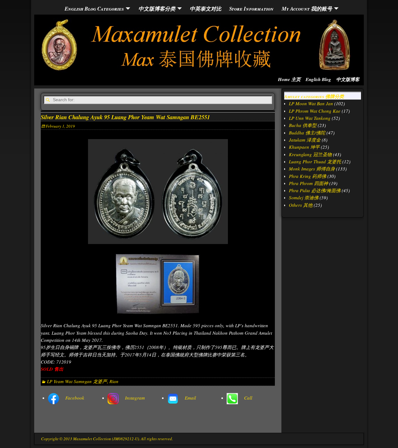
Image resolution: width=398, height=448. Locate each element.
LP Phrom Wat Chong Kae (314, 111)
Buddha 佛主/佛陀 (307, 132)
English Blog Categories (94, 8)
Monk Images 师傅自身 (312, 168)
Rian (113, 381)
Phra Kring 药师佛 (307, 176)
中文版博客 (347, 79)
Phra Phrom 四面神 (308, 183)
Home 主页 (289, 79)
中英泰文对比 (205, 8)
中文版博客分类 (156, 8)
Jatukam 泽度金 (305, 140)
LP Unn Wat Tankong (310, 118)
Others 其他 (300, 205)
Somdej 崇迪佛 (303, 197)
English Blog (318, 79)
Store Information (251, 8)
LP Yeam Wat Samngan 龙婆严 (77, 381)
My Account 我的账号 (307, 8)
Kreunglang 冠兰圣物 (310, 154)
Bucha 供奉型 (303, 125)
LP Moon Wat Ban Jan (311, 103)
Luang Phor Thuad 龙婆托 (315, 161)
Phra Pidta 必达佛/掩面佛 (314, 190)
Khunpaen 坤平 (304, 147)
